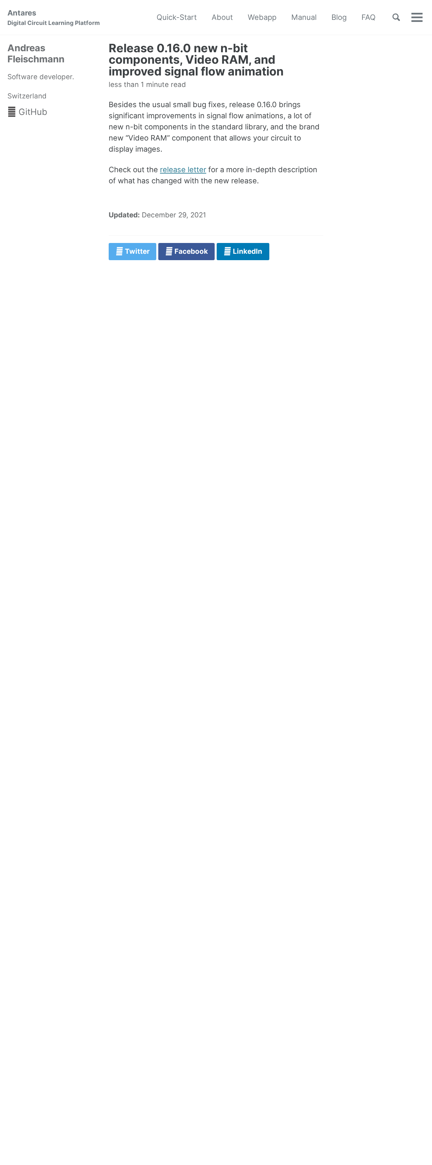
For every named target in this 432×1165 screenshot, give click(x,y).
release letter (183, 169)
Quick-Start (177, 17)
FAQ (368, 17)
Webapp (262, 17)
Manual (304, 17)
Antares (53, 17)
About (222, 17)
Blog (339, 17)
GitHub (31, 111)
